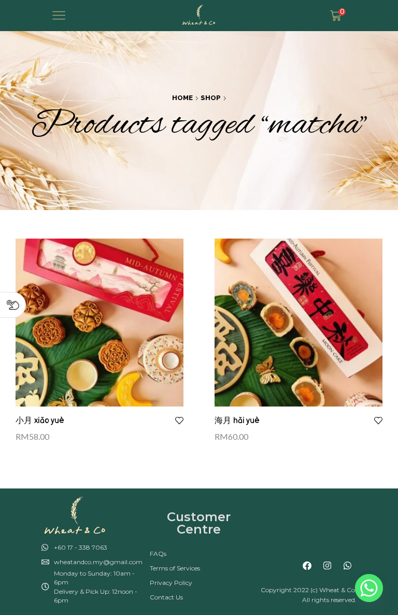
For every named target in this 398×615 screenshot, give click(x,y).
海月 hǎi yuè (237, 421)
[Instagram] (327, 566)
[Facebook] (307, 566)
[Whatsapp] (348, 566)
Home (182, 98)
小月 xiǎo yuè (40, 421)
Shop (211, 98)
